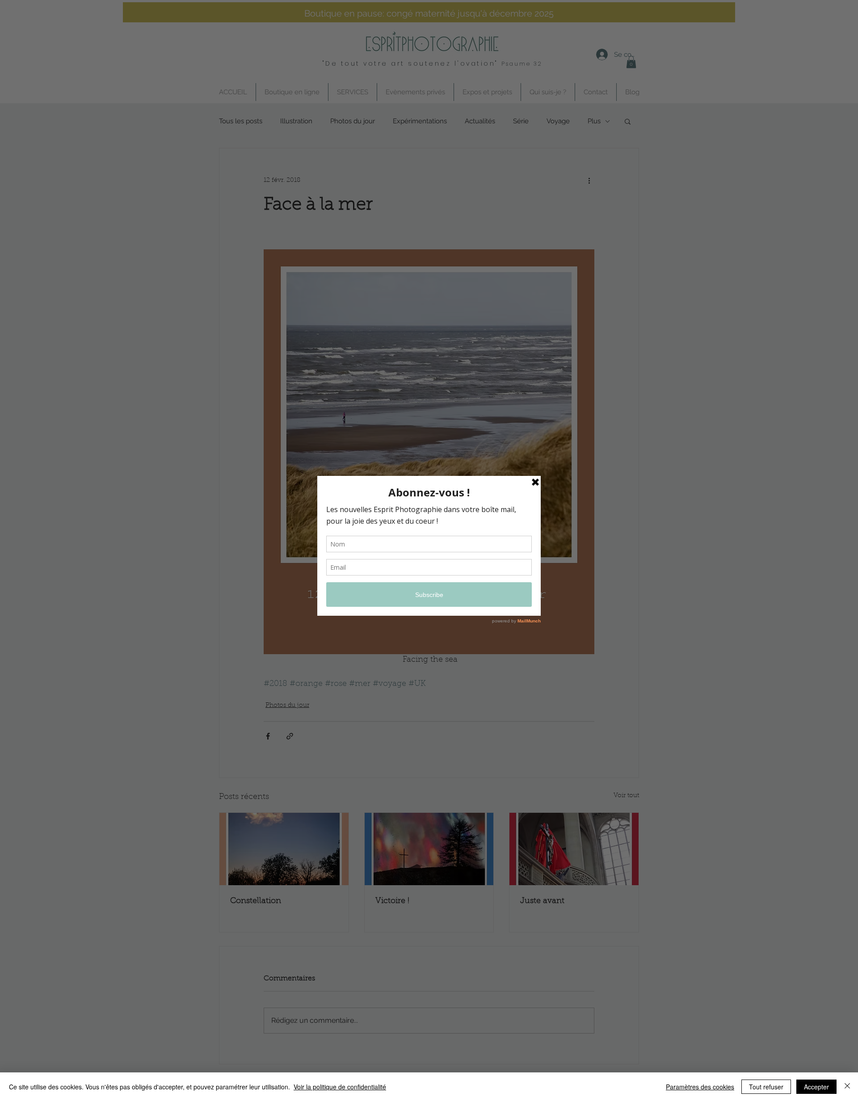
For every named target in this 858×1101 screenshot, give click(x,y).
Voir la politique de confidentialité (340, 1086)
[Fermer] (847, 1087)
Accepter (816, 1086)
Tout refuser (766, 1086)
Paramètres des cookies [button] (700, 1086)
